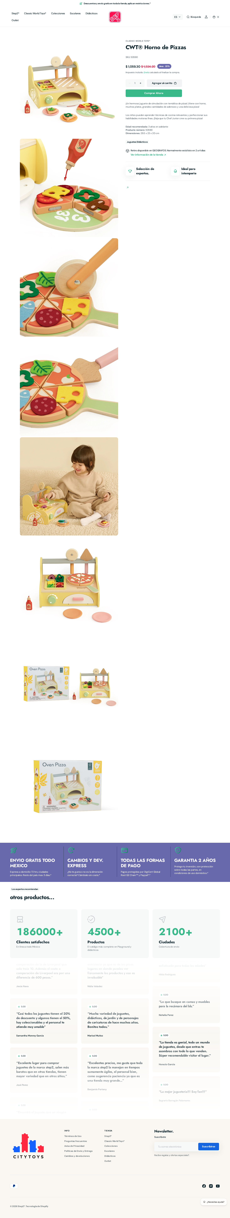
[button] (194, 16)
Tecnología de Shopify (37, 1206)
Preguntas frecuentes (75, 1141)
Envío (146, 72)
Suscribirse (208, 1146)
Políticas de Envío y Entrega (78, 1151)
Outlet (107, 1161)
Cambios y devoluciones (77, 1156)
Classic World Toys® (138, 41)
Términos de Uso (72, 1136)
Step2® (107, 1136)
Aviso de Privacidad (74, 1146)
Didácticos (110, 1156)
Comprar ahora (153, 93)
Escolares (109, 1151)
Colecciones (111, 1146)
